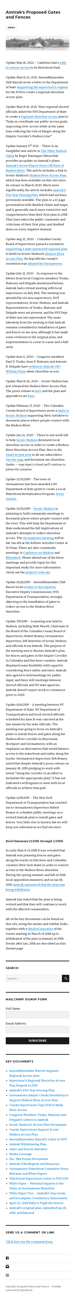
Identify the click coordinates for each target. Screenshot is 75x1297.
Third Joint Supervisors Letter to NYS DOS (38, 1178)
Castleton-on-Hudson (38, 552)
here (38, 391)
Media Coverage (20, 1154)
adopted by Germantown (45, 263)
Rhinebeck (13, 557)
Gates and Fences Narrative (28, 1149)
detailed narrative (40, 929)
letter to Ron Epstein (41, 587)
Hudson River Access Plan (47, 175)
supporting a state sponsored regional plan (36, 249)
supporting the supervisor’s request (42, 87)
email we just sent (18, 454)
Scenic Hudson (26, 440)
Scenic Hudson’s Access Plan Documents (37, 1124)
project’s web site (37, 572)
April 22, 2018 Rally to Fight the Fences (36, 1203)
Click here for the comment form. (29, 1241)
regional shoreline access (39, 116)
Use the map (14, 459)
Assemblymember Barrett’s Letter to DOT (38, 1139)
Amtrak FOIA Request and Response (34, 1164)
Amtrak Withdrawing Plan (27, 1144)
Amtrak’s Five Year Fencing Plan (32, 1090)
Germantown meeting (38, 538)
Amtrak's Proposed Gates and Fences (27, 1286)
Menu (11, 27)
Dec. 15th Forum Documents (28, 1159)
